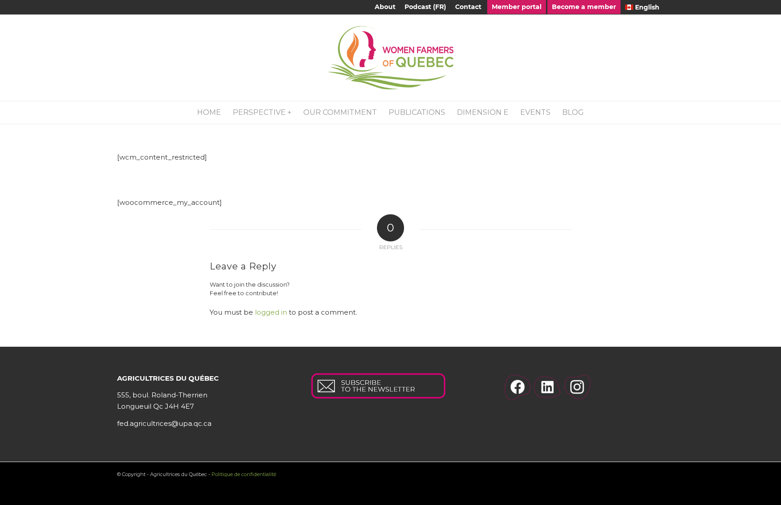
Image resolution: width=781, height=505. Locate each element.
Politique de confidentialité (244, 474)
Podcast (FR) (425, 7)
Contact (468, 7)
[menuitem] (385, 7)
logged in (271, 312)
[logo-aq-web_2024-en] (390, 58)
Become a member (584, 7)
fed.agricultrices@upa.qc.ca (164, 423)
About (385, 7)
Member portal (516, 7)
